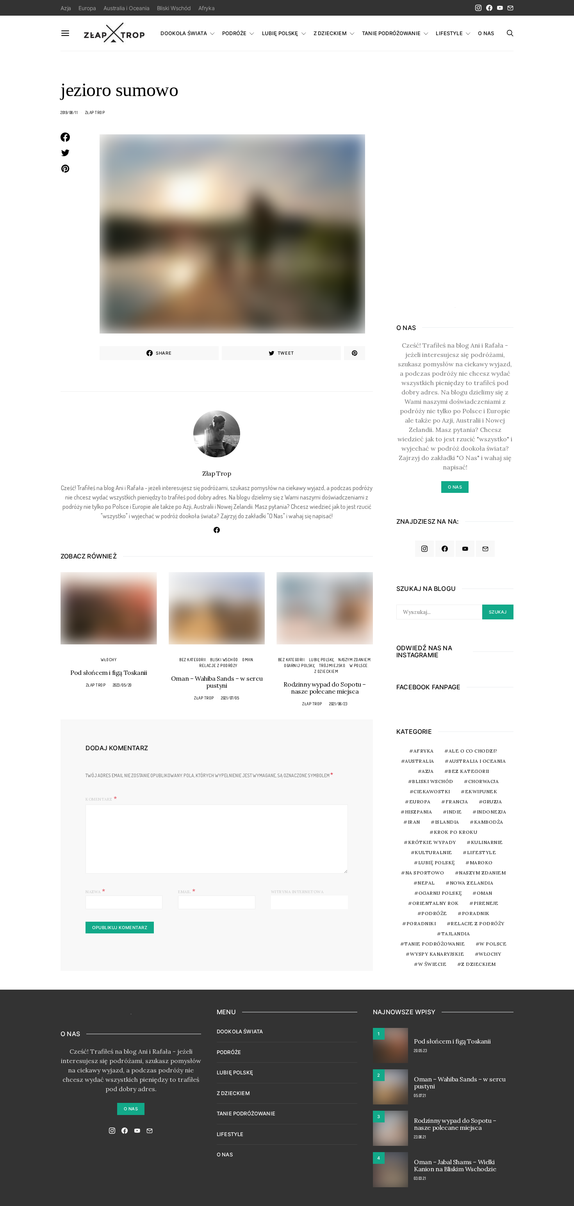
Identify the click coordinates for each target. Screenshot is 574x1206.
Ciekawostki (432, 791)
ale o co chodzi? (473, 751)
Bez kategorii (192, 659)
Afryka (206, 8)
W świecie (432, 964)
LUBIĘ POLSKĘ (280, 33)
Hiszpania (418, 812)
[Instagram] (478, 8)
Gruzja (492, 802)
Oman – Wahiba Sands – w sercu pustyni (216, 681)
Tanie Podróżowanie (434, 944)
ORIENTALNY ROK (435, 903)
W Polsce (358, 665)
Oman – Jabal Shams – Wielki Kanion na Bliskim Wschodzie (455, 1165)
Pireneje (486, 903)
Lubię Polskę (321, 659)
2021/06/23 (338, 703)
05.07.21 (420, 1095)
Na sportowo (424, 873)
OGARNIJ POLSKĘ (299, 665)
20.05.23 (420, 1050)
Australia (419, 761)
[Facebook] (489, 8)
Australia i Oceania (126, 8)
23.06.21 (420, 1137)
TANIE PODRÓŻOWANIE (391, 33)
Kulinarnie (487, 842)
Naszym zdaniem (354, 659)
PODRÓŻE (234, 33)
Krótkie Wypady (432, 842)
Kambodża (488, 822)
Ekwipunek (481, 791)
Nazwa (95, 891)
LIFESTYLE (449, 33)
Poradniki (421, 923)
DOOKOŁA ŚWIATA (183, 33)
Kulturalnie (433, 852)
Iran (414, 822)
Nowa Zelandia (472, 883)
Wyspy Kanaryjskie (437, 954)
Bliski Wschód (174, 8)
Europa (87, 8)
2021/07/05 (230, 698)
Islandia (447, 822)
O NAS (486, 33)
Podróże (434, 913)
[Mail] (510, 8)
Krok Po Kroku (456, 832)
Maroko (481, 862)
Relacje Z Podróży (218, 665)
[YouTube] (500, 8)
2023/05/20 (122, 685)
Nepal (426, 883)
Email (187, 891)
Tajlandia (455, 934)
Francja (457, 802)
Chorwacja (483, 781)
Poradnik (476, 913)
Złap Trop (95, 112)
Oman (247, 659)
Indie (454, 812)
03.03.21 (420, 1178)
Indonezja (491, 812)
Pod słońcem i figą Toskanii (108, 672)
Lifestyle (481, 852)
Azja (66, 8)
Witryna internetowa (297, 891)
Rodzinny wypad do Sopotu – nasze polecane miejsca (324, 687)
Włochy (108, 659)
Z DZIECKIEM (330, 33)
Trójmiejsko (332, 665)
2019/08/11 (69, 112)
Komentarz (99, 799)
